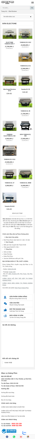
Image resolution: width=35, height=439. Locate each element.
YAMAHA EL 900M (25, 183)
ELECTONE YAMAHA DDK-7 (10, 43)
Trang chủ (4, 11)
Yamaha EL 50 (25, 89)
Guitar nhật (12, 272)
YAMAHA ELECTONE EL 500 (9, 135)
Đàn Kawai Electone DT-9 (9, 90)
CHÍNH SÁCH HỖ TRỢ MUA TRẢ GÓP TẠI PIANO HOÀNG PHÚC (16, 411)
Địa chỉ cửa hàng (6, 400)
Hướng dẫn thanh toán (7, 396)
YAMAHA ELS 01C (25, 42)
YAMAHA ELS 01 (25, 66)
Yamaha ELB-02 (9, 206)
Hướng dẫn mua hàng (7, 392)
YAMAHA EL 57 (9, 183)
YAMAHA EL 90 (25, 111)
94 (23, 386)
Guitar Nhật (8, 362)
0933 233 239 (14, 383)
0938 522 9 (19, 386)
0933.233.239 (12, 269)
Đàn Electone (13, 11)
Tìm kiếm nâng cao (9, 16)
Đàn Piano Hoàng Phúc (22, 288)
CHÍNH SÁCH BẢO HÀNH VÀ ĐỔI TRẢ (12, 407)
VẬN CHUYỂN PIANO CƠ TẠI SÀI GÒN (13, 416)
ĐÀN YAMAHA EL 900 (25, 135)
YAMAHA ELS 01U (9, 159)
